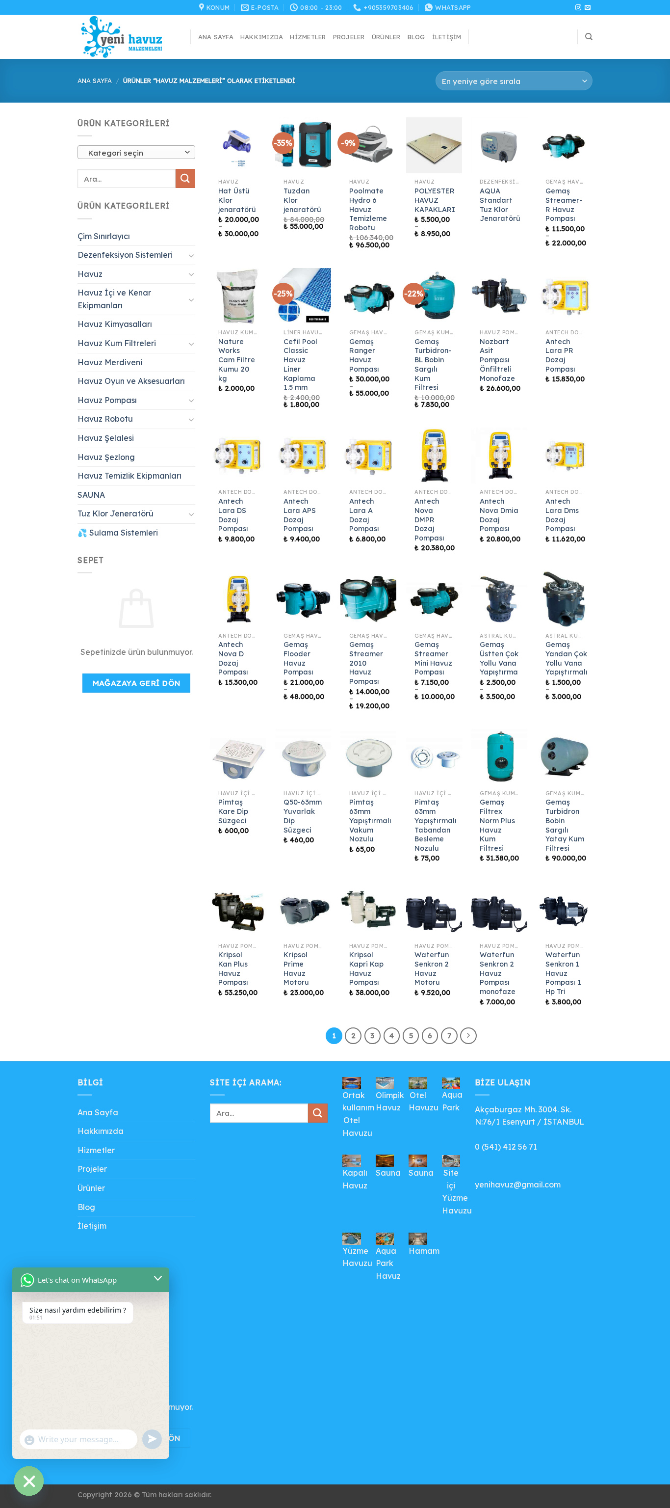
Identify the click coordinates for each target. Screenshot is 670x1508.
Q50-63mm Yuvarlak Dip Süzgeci (302, 816)
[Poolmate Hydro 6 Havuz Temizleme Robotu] (368, 145)
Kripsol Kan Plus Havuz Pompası (233, 968)
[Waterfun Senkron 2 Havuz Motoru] (434, 910)
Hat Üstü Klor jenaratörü (237, 200)
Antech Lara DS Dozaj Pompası (233, 515)
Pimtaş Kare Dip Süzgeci (233, 811)
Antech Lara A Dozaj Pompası (364, 515)
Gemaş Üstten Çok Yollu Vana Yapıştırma (499, 658)
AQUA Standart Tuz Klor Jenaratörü (500, 205)
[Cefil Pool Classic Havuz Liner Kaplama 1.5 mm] (303, 296)
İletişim (447, 37)
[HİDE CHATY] (29, 1481)
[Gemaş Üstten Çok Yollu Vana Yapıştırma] (499, 599)
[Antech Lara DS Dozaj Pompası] (238, 456)
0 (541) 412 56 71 (506, 1147)
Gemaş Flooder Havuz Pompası (298, 658)
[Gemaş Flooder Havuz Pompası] (303, 599)
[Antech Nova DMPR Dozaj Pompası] (434, 456)
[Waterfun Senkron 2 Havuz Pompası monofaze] (499, 910)
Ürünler (386, 37)
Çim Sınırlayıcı (103, 236)
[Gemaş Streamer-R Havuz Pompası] (565, 145)
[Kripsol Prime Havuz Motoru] (303, 910)
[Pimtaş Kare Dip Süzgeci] (238, 757)
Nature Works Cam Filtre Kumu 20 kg (236, 360)
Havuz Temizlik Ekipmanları (129, 476)
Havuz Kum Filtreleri (116, 343)
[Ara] (589, 36)
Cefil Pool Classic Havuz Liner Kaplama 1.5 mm (300, 364)
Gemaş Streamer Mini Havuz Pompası (433, 658)
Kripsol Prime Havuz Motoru (296, 968)
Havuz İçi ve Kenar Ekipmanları (114, 299)
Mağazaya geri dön (136, 683)
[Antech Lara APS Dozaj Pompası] (303, 456)
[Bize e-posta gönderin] (588, 7)
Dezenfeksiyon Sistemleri (125, 255)
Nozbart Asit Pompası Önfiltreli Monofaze (497, 360)
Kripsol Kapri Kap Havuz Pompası (366, 968)
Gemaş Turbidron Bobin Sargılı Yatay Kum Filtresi (564, 825)
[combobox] (136, 152)
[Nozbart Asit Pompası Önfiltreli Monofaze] (499, 296)
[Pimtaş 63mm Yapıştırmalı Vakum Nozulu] (368, 757)
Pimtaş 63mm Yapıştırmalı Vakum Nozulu (370, 820)
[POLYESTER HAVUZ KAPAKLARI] (434, 145)
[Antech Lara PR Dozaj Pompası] (565, 296)
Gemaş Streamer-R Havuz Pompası (563, 205)
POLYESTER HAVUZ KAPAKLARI (434, 200)
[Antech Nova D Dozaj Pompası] (238, 599)
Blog (416, 37)
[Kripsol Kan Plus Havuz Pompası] (238, 910)
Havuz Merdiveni (109, 362)
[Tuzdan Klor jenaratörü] (303, 145)
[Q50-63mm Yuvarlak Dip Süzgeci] (303, 757)
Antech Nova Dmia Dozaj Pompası (499, 515)
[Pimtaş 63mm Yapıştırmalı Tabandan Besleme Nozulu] (434, 757)
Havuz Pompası (107, 400)
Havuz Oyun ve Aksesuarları (131, 381)
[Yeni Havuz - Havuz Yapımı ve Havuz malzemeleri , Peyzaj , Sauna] (126, 37)
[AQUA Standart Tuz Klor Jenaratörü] (499, 145)
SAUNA (91, 495)
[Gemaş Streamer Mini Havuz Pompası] (434, 599)
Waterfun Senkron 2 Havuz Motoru (431, 968)
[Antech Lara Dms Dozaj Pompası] (565, 456)
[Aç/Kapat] (191, 255)
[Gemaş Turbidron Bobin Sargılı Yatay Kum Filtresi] (565, 757)
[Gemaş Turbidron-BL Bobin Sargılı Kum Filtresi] (434, 296)
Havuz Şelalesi (105, 438)
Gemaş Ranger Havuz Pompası (364, 355)
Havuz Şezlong (106, 457)
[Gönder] (185, 178)
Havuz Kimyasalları (114, 324)
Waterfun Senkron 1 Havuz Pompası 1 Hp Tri (563, 973)
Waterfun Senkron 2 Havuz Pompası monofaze (497, 973)
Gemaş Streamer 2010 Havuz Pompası (366, 663)
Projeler (349, 37)
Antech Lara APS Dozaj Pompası (299, 515)
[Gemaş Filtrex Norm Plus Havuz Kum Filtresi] (499, 757)
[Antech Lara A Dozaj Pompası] (368, 456)
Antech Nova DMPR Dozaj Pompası (429, 519)
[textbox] (134, 153)
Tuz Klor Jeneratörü (115, 514)
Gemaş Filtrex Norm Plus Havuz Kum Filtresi (497, 825)
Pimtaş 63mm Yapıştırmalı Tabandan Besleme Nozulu (435, 825)
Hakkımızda (261, 37)
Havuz (90, 274)
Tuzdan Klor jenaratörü (302, 200)
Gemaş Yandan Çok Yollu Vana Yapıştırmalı (566, 658)
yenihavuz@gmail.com (518, 1184)
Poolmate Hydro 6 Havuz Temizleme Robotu (368, 209)
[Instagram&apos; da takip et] (578, 7)
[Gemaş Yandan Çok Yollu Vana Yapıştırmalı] (565, 599)
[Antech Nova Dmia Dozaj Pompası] (499, 456)
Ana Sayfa (215, 37)
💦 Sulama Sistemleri (117, 533)
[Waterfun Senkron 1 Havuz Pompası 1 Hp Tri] (565, 910)
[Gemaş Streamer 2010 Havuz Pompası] (368, 599)
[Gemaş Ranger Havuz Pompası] (368, 296)
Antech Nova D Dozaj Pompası (233, 658)
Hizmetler (308, 37)
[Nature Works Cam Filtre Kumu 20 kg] (238, 296)
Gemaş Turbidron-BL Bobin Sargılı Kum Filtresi (432, 364)
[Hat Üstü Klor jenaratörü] (238, 145)
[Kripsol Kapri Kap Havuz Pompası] (368, 910)
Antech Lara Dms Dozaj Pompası (562, 515)
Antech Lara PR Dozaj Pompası (560, 355)
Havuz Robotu (105, 419)
